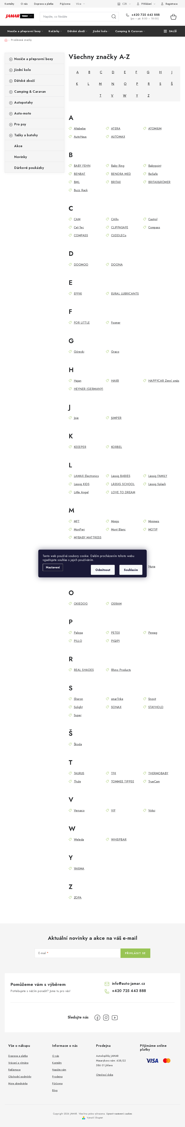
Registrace (171, 4)
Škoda (78, 744)
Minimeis (153, 521)
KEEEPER (80, 447)
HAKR (115, 381)
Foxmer (116, 323)
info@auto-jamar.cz (128, 983)
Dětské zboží (24, 80)
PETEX (115, 633)
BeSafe (153, 174)
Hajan (77, 381)
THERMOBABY (158, 773)
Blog (54, 1090)
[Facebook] (97, 1018)
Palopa (78, 633)
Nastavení (53, 567)
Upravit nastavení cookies (119, 1113)
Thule (77, 781)
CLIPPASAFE (119, 227)
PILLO (78, 641)
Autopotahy (23, 102)
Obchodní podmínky (19, 1076)
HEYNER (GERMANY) (88, 389)
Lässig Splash (157, 484)
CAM (77, 219)
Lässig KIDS (81, 484)
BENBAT (79, 174)
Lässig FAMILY (157, 476)
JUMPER (116, 418)
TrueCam (154, 781)
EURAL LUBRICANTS (125, 294)
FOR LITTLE (82, 323)
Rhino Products (121, 670)
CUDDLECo (118, 235)
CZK (125, 4)
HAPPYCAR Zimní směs (163, 381)
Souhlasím (131, 570)
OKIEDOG (81, 604)
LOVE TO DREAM (123, 492)
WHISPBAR (119, 839)
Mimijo (115, 521)
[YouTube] (115, 1018)
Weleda (79, 839)
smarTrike (117, 699)
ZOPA (78, 898)
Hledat (114, 16)
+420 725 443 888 (145, 15)
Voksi (151, 810)
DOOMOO (81, 265)
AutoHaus (80, 137)
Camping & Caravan (30, 91)
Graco (115, 352)
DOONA (117, 265)
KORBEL (116, 447)
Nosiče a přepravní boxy (33, 59)
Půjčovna (65, 4)
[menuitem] (25, 31)
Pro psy (20, 124)
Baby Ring (117, 166)
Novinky (20, 157)
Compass (154, 227)
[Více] (170, 31)
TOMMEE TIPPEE (122, 781)
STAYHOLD (156, 707)
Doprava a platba (43, 4)
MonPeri (79, 529)
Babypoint (154, 166)
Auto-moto (22, 113)
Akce (18, 146)
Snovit (152, 699)
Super (77, 715)
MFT (76, 521)
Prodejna (57, 1076)
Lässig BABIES (120, 476)
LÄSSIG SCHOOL (123, 484)
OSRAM (116, 604)
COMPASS (81, 235)
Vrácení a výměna (18, 1063)
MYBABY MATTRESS (87, 537)
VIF (113, 810)
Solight (78, 707)
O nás (24, 4)
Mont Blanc (118, 529)
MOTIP (153, 529)
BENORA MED (121, 174)
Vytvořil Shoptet (95, 1117)
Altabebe (80, 128)
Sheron (78, 699)
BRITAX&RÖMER (159, 182)
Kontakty (9, 4)
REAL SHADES (84, 670)
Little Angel (81, 492)
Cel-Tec (79, 227)
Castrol (152, 219)
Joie (76, 418)
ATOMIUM (155, 128)
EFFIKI (78, 294)
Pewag (152, 633)
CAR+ (115, 219)
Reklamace (14, 1069)
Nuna (151, 566)
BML (77, 182)
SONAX (116, 707)
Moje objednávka (18, 1083)
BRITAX (116, 182)
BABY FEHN (82, 166)
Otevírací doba (104, 1075)
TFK (113, 773)
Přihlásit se (135, 953)
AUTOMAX (118, 137)
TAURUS (79, 773)
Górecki (79, 352)
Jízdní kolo (22, 69)
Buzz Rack (81, 190)
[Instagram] (106, 1018)
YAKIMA (79, 868)
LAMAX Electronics (86, 476)
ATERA (115, 128)
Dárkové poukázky (29, 167)
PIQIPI (115, 641)
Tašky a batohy (26, 135)
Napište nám (59, 1069)
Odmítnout (102, 570)
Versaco (79, 810)
